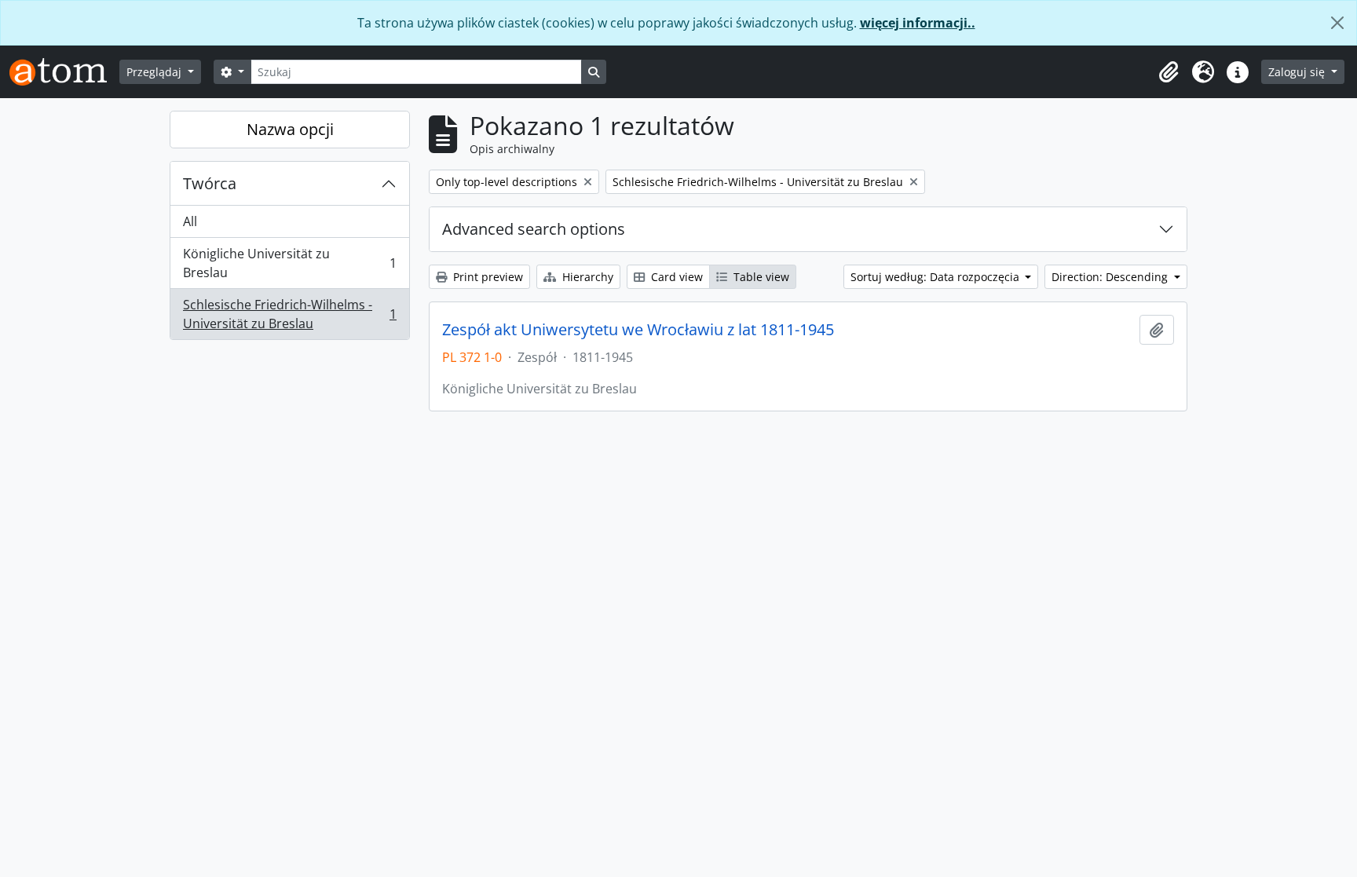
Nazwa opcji (290, 129)
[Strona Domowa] (64, 72)
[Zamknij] (1337, 23)
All (190, 221)
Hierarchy (586, 276)
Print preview (486, 276)
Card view (675, 276)
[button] (1168, 72)
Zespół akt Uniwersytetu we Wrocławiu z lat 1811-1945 (638, 329)
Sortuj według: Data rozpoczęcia (936, 276)
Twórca (209, 183)
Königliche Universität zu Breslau (289, 263)
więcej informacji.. (917, 22)
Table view (759, 276)
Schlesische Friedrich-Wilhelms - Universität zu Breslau (289, 314)
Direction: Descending (1111, 276)
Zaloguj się (1298, 71)
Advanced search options (533, 228)
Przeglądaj (155, 71)
